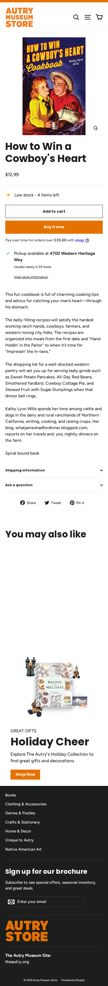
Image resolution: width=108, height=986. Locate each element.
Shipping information (25, 470)
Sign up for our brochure (46, 871)
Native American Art (23, 849)
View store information (31, 277)
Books (10, 795)
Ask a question (19, 485)
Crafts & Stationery (22, 822)
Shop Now (25, 774)
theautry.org (17, 961)
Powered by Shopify (73, 980)
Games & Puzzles (20, 813)
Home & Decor (18, 831)
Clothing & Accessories (25, 804)
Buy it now (54, 227)
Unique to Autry (19, 840)
